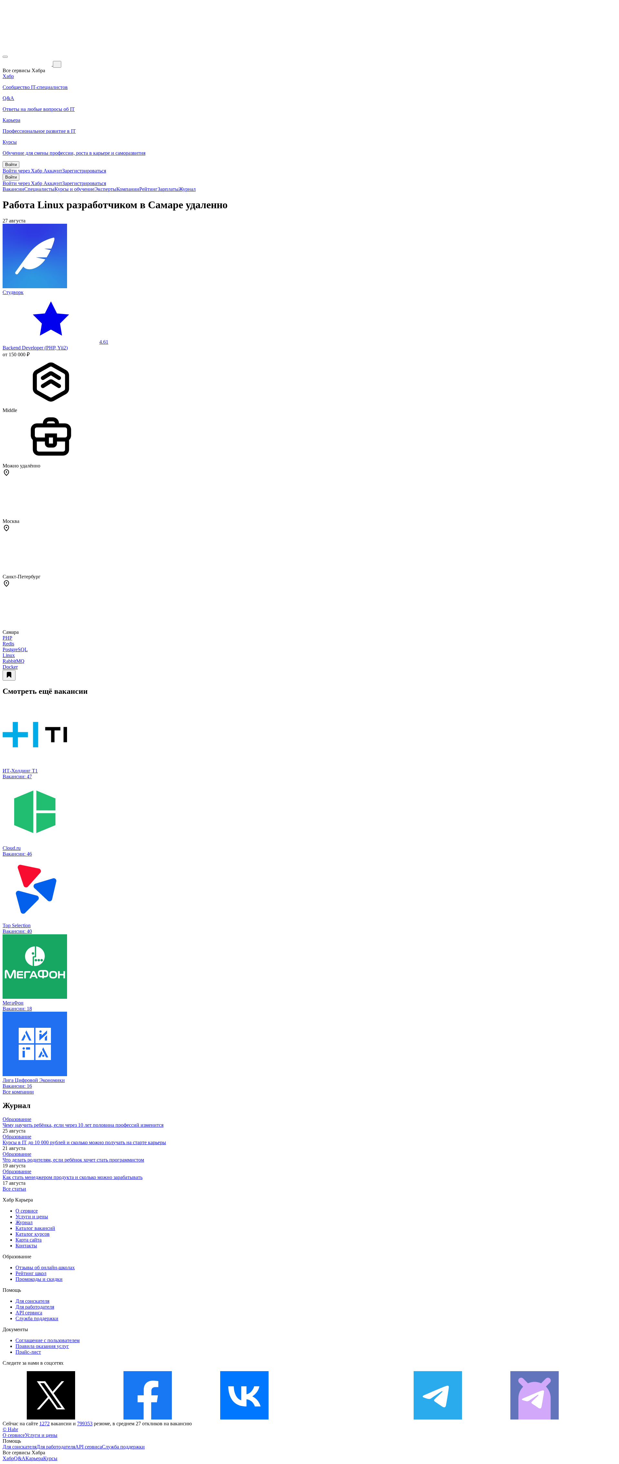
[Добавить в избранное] (9, 675)
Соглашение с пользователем (47, 1340)
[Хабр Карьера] (28, 64)
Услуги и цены (31, 1216)
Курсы (50, 1458)
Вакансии (13, 189)
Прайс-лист (28, 1352)
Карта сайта (28, 1240)
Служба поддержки (36, 1318)
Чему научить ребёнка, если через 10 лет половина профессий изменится (83, 1125)
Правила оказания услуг (42, 1346)
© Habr (10, 1429)
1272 (44, 1423)
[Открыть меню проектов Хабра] (5, 57)
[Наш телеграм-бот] (534, 1417)
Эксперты (105, 189)
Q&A (19, 1458)
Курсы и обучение (74, 189)
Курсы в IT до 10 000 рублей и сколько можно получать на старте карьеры (84, 1142)
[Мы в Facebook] (147, 1417)
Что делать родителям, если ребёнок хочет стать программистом (73, 1160)
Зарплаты (168, 189)
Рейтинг (148, 189)
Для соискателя (32, 1301)
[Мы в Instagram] (341, 1417)
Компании (127, 189)
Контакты (26, 1245)
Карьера (34, 1458)
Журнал (187, 189)
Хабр (8, 1458)
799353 (85, 1423)
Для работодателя (34, 1307)
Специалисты (39, 189)
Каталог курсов (32, 1234)
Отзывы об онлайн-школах (45, 1267)
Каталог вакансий (35, 1228)
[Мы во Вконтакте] (244, 1417)
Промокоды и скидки (39, 1279)
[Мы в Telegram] (437, 1417)
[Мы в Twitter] (51, 1417)
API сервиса (28, 1312)
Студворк (13, 292)
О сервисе (26, 1210)
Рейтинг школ (30, 1273)
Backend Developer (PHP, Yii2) (35, 347)
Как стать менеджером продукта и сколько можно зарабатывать (72, 1177)
